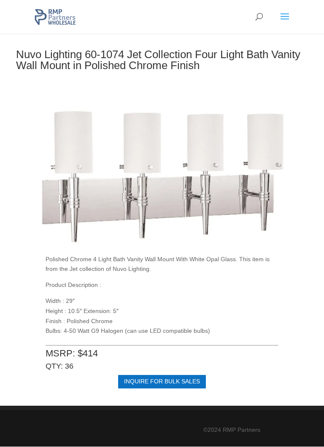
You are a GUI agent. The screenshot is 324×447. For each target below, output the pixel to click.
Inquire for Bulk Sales (162, 381)
